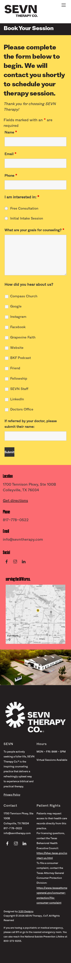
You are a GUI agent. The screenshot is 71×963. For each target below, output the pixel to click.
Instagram (18, 317)
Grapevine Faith (22, 337)
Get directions (15, 500)
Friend (15, 368)
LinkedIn (17, 399)
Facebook (18, 327)
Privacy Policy (12, 794)
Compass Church (23, 296)
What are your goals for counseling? (34, 230)
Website (16, 348)
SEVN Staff (19, 389)
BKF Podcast (20, 358)
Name (11, 132)
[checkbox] (7, 292)
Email (10, 153)
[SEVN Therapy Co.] (21, 16)
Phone (11, 175)
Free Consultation (24, 208)
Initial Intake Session (26, 218)
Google (16, 306)
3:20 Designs (25, 911)
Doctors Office (21, 409)
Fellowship (18, 378)
